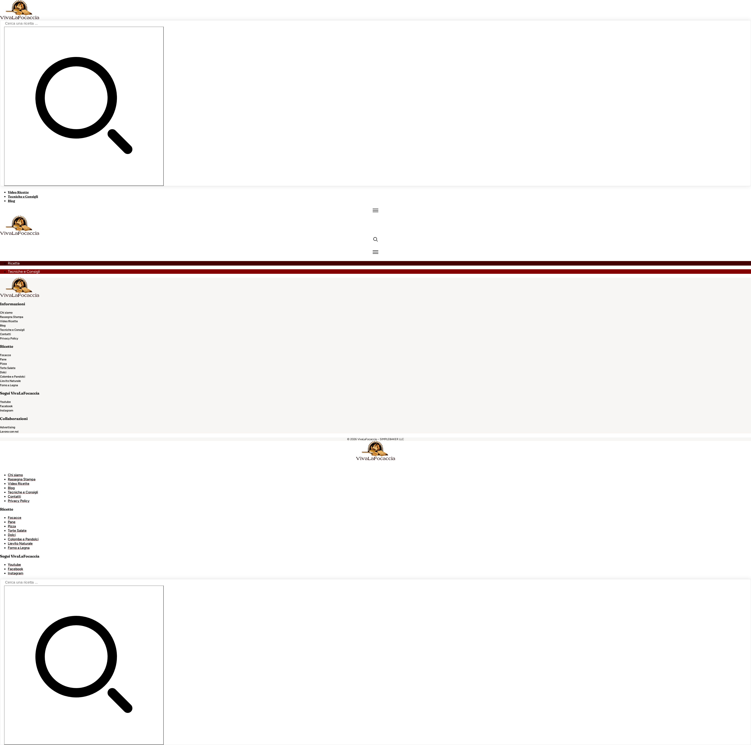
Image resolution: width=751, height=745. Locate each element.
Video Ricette (18, 192)
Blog (11, 201)
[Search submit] (84, 106)
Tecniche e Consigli (23, 196)
